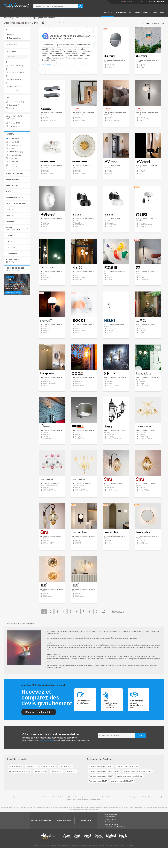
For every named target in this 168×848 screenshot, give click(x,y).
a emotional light (15, 87)
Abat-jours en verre (65, 766)
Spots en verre (71, 771)
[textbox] (55, 6)
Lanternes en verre (40, 771)
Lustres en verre (31, 766)
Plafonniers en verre (48, 766)
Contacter (148, 189)
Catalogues (120, 12)
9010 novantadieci (15, 80)
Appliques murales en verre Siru (127, 766)
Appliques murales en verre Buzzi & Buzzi (138, 771)
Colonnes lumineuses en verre (19, 771)
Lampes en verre (56, 771)
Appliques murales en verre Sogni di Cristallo (104, 771)
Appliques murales (15, 766)
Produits (106, 12)
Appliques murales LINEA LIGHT (122, 781)
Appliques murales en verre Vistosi (100, 766)
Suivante (117, 611)
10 (103, 611)
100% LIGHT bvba (15, 66)
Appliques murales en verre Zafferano (130, 776)
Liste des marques (111, 814)
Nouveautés (12, 44)
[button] (17, 51)
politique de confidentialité (46, 740)
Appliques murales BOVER (98, 781)
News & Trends (141, 12)
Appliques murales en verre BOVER (101, 776)
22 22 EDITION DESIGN (17, 73)
